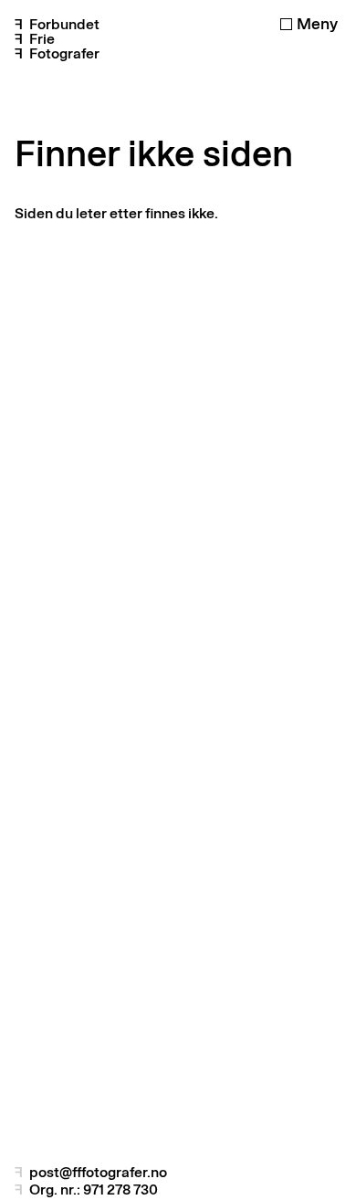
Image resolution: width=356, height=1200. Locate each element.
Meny (317, 23)
